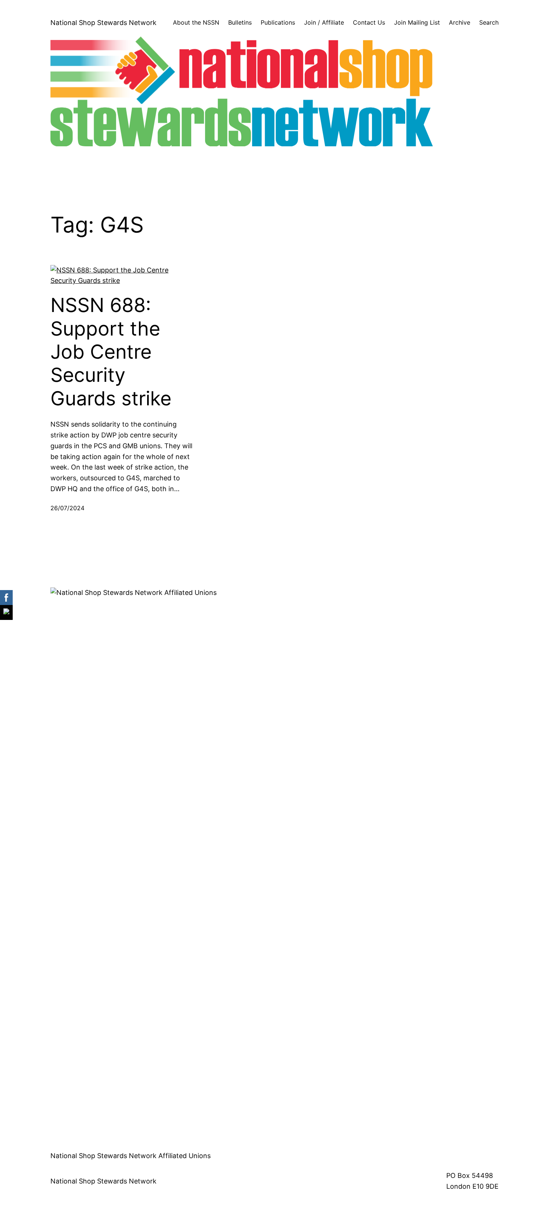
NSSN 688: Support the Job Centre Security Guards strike (110, 352)
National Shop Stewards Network (103, 22)
